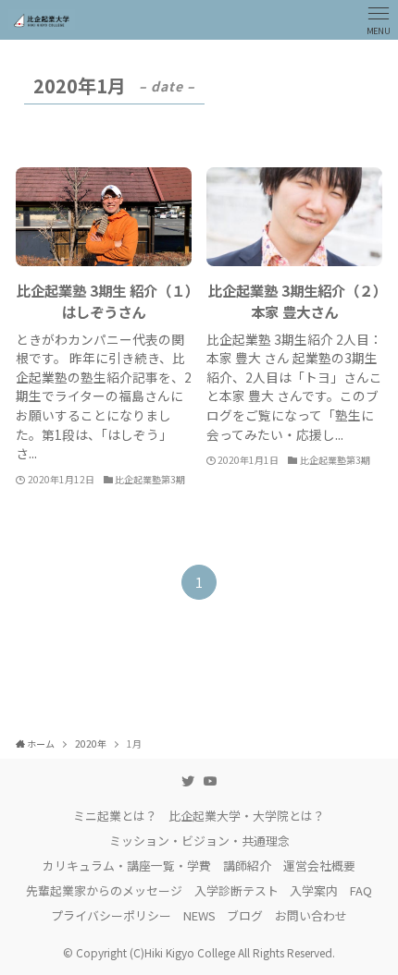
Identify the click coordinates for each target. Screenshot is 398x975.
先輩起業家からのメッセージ (104, 890)
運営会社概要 (319, 865)
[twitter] (188, 781)
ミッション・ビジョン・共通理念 (199, 840)
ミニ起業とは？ (115, 815)
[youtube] (210, 781)
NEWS (199, 915)
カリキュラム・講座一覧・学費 (127, 865)
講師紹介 (247, 865)
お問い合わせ (311, 915)
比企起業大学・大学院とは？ (246, 815)
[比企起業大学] (41, 20)
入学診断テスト (236, 890)
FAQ (361, 890)
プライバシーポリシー (111, 915)
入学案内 (314, 890)
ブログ (245, 915)
